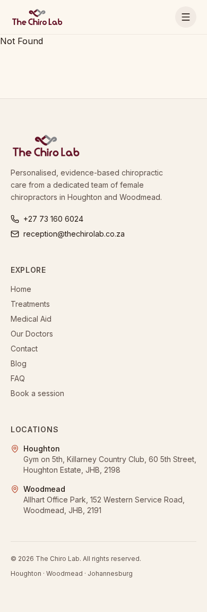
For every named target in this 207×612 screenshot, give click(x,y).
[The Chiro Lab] (37, 17)
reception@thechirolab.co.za (74, 233)
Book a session (37, 393)
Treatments (30, 303)
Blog (19, 363)
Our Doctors (32, 333)
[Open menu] (185, 17)
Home (21, 289)
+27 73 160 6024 (53, 218)
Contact (24, 348)
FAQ (18, 378)
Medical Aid (31, 318)
